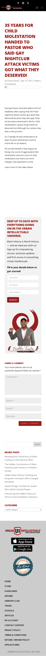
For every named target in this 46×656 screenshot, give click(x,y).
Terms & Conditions (15, 635)
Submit (13, 299)
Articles (9, 615)
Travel (8, 605)
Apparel (9, 596)
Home (8, 581)
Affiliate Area (12, 644)
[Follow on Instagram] (23, 3)
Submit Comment (30, 423)
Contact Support (14, 625)
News (37, 80)
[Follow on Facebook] (18, 3)
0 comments (10, 84)
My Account (11, 620)
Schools (9, 610)
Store (8, 586)
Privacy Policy (12, 630)
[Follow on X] (28, 3)
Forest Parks (13, 80)
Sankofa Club (12, 601)
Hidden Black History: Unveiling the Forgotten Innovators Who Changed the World (21, 478)
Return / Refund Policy (17, 640)
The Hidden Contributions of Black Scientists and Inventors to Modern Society (21, 467)
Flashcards (11, 591)
